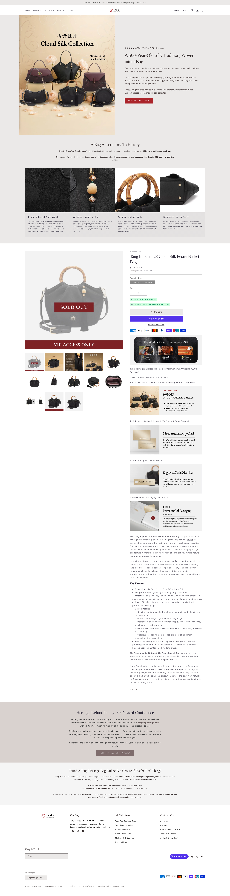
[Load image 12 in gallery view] (54, 401)
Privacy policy (63, 886)
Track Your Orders (168, 834)
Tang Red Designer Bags (125, 821)
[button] (36, 10)
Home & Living (121, 842)
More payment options (156, 324)
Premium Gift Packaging (142, 282)
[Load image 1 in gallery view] (34, 362)
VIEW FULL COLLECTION (139, 101)
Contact (163, 825)
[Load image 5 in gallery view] (113, 362)
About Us (164, 821)
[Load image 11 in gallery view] (34, 401)
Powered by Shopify (49, 886)
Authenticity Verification (170, 838)
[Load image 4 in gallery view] (93, 362)
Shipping (133, 271)
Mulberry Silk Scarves (124, 838)
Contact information (103, 886)
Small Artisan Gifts (123, 834)
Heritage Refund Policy (170, 829)
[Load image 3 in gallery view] (74, 362)
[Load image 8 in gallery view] (74, 382)
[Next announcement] (204, 2)
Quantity (133, 288)
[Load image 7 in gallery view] (54, 382)
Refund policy (75, 886)
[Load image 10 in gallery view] (113, 382)
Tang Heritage (36, 886)
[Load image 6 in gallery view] (34, 382)
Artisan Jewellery (122, 829)
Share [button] (134, 690)
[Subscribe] (65, 856)
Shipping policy (118, 886)
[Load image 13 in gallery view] (74, 401)
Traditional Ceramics (124, 825)
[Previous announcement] (26, 2)
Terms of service (88, 886)
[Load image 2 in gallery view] (54, 362)
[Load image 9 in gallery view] (93, 382)
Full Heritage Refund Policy (115, 753)
